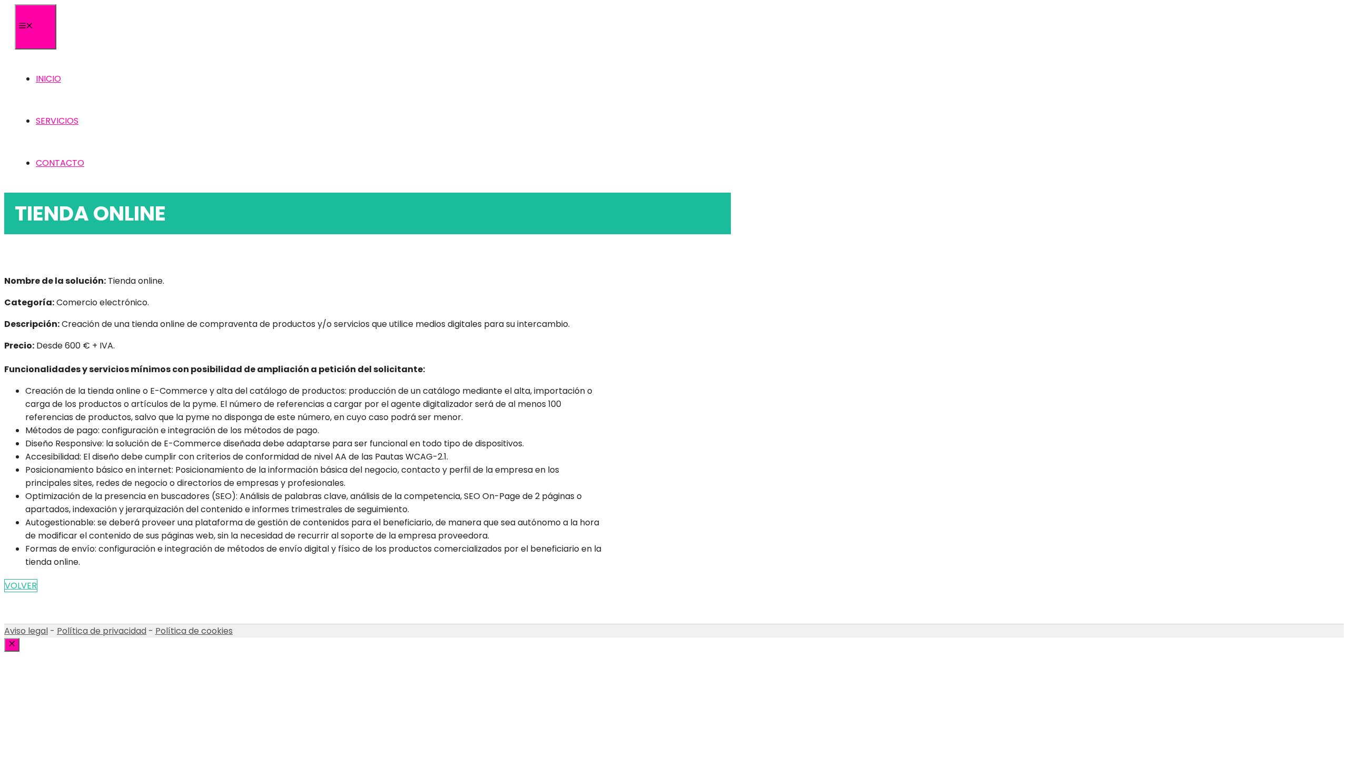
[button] (20, 585)
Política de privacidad (101, 631)
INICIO (48, 79)
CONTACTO (60, 163)
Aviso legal (26, 631)
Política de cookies (194, 631)
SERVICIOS (57, 121)
